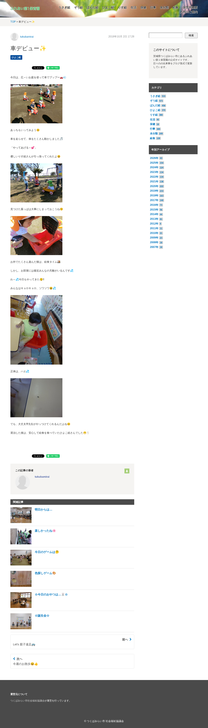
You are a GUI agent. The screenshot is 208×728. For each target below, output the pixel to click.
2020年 (154, 186)
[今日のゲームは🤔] (34, 564)
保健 (143, 7)
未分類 (164, 7)
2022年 (154, 176)
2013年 (154, 219)
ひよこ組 (108, 7)
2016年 (154, 205)
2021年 (154, 181)
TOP (13, 21)
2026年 (154, 158)
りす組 (122, 7)
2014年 (154, 214)
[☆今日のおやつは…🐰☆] (39, 607)
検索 (191, 35)
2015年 (154, 209)
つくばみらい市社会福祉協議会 (27, 700)
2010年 (154, 233)
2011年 (154, 228)
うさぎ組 (64, 7)
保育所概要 (190, 7)
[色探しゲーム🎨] (33, 586)
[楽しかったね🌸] (33, 543)
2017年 (154, 200)
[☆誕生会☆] (29, 628)
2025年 (154, 162)
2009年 (154, 237)
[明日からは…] (31, 522)
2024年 (154, 167)
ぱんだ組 (92, 7)
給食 (175, 7)
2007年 (154, 247)
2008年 (154, 242)
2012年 (154, 223)
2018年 (154, 195)
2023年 (154, 172)
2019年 (154, 190)
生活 (133, 7)
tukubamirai (27, 36)
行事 (153, 7)
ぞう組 (78, 7)
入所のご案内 (189, 12)
